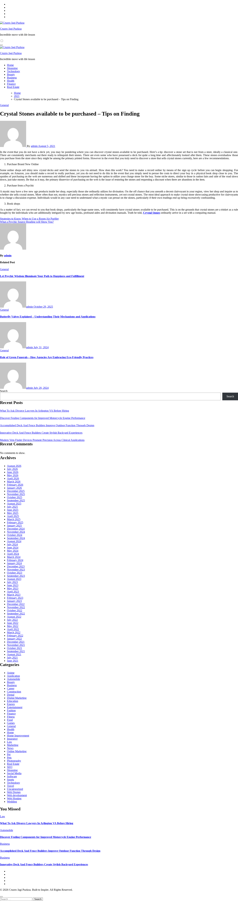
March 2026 (13, 481)
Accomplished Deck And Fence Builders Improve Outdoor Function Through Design (47, 425)
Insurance (12, 738)
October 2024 (14, 535)
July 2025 (12, 506)
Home (10, 65)
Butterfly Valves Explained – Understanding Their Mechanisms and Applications (47, 316)
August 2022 (14, 616)
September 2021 (16, 651)
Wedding (12, 801)
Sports (10, 779)
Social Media (14, 773)
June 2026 (12, 472)
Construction (14, 691)
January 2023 (14, 601)
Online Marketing (16, 751)
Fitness (11, 716)
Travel (10, 785)
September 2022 (16, 613)
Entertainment (14, 707)
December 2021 (16, 641)
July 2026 (12, 469)
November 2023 (16, 569)
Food (10, 719)
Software (12, 776)
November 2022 (16, 607)
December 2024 (16, 528)
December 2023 (16, 566)
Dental (10, 694)
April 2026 (13, 478)
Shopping (12, 68)
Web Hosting (14, 798)
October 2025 (14, 497)
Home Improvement (18, 735)
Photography (14, 760)
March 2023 (13, 594)
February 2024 (15, 560)
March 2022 (13, 632)
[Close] (1, 896)
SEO (9, 767)
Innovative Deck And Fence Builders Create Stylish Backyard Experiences (41, 432)
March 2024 (13, 557)
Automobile (13, 679)
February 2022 (15, 635)
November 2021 (16, 644)
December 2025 (16, 491)
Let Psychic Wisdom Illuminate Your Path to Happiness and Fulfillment (42, 276)
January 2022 (14, 638)
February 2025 (15, 522)
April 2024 (13, 553)
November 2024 (16, 531)
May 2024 (12, 550)
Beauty (11, 74)
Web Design (14, 792)
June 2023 (12, 585)
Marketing (12, 745)
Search (3, 390)
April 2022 (13, 629)
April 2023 (13, 591)
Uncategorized (15, 789)
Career (10, 688)
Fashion (11, 710)
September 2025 (16, 500)
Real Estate (13, 87)
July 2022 (12, 619)
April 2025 (13, 516)
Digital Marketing (16, 697)
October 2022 (14, 610)
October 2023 (14, 572)
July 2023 (12, 582)
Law (9, 741)
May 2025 (12, 513)
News (10, 748)
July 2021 (12, 657)
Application (13, 675)
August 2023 (14, 579)
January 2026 (14, 487)
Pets (9, 757)
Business (12, 77)
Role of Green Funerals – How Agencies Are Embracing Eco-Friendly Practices (46, 357)
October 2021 (14, 648)
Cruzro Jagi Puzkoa (11, 28)
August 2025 (14, 503)
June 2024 (12, 547)
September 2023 (16, 575)
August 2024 (14, 541)
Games (11, 723)
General (4, 105)
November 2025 (16, 494)
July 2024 (12, 544)
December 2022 (16, 604)
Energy (11, 704)
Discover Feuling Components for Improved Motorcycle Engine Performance (42, 418)
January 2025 (14, 525)
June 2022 (12, 622)
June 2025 (12, 509)
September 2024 (16, 538)
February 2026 (15, 484)
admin (34, 146)
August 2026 (14, 465)
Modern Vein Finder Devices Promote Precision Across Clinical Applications (42, 440)
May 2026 (12, 475)
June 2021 (12, 660)
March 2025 (13, 519)
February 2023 (15, 597)
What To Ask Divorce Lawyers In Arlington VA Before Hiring (34, 410)
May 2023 (12, 588)
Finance (11, 83)
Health (10, 80)
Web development (17, 795)
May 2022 (12, 626)
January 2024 (14, 563)
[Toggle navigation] (1, 45)
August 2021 (14, 654)
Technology (13, 71)
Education (12, 701)
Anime (10, 672)
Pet (8, 754)
